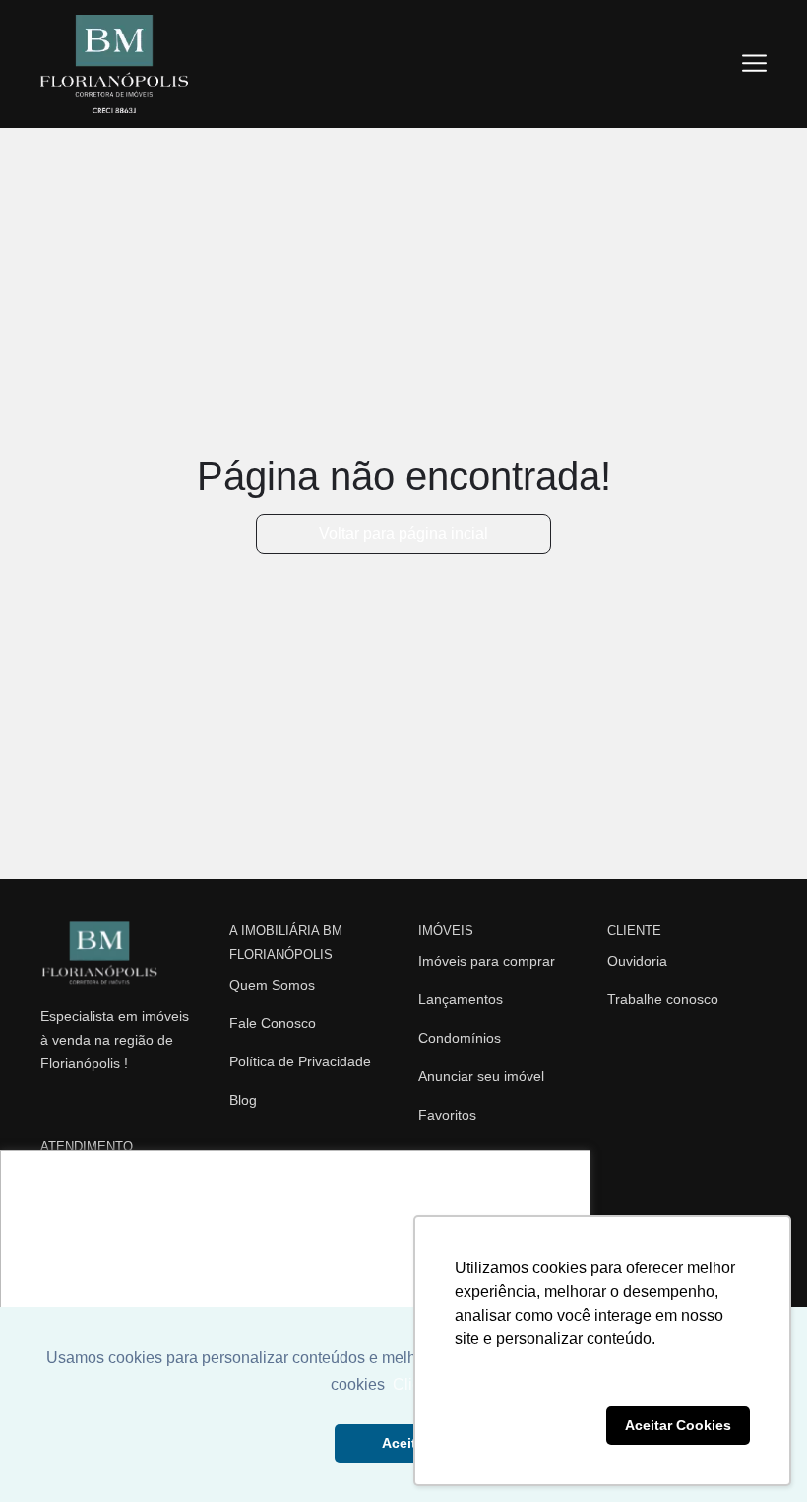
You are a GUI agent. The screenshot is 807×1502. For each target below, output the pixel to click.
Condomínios (459, 1038)
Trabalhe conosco (662, 999)
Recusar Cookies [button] (526, 1425)
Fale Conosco (272, 1023)
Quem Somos (272, 984)
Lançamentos (460, 999)
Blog (243, 1100)
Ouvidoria (637, 961)
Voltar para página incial (403, 533)
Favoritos (447, 1115)
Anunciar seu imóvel (481, 1076)
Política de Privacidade (300, 1061)
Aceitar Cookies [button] (678, 1425)
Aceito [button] (403, 1443)
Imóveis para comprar (486, 961)
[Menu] (754, 63)
